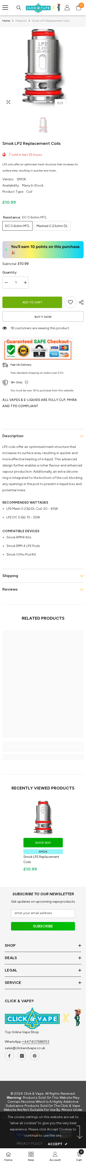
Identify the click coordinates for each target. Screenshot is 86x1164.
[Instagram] (22, 1055)
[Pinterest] (34, 1055)
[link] (43, 749)
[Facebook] (9, 1055)
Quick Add (43, 842)
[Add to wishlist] (70, 302)
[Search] (19, 8)
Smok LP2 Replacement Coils (41, 859)
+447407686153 (35, 1042)
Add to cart (32, 302)
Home (6, 20)
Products (21, 20)
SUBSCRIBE (43, 926)
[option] (43, 67)
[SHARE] (80, 302)
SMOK (21, 179)
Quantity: (9, 272)
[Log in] (67, 7)
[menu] (5, 7)
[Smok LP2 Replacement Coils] (43, 817)
